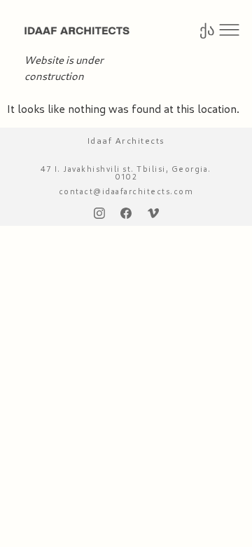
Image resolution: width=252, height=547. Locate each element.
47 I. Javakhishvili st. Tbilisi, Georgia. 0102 (126, 172)
